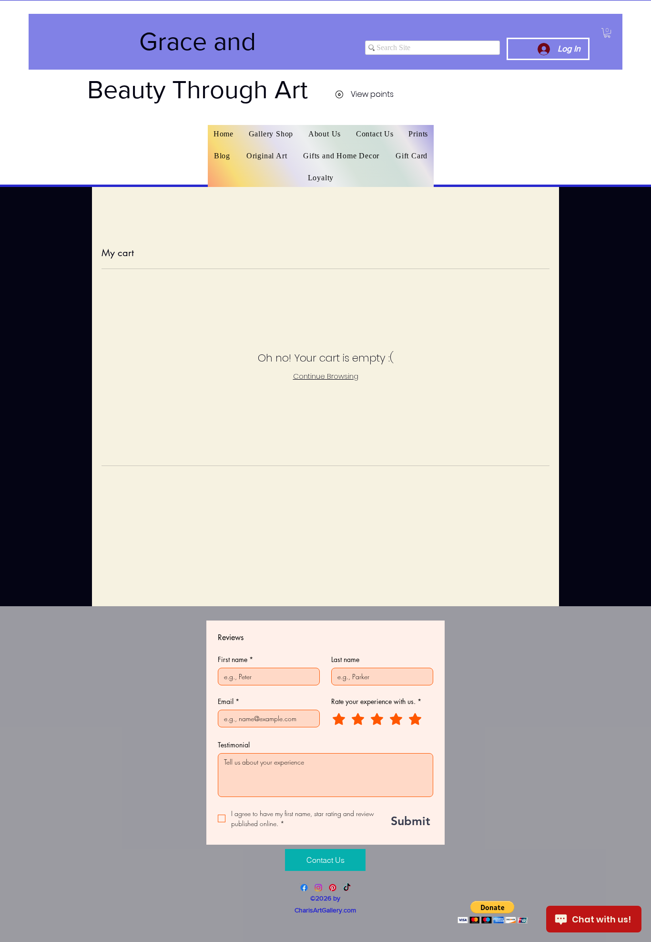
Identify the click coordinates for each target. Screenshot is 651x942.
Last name (345, 659)
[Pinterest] (332, 887)
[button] (607, 33)
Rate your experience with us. (376, 701)
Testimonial (234, 744)
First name (235, 659)
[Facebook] (304, 887)
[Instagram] (318, 887)
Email (228, 701)
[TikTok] (347, 887)
